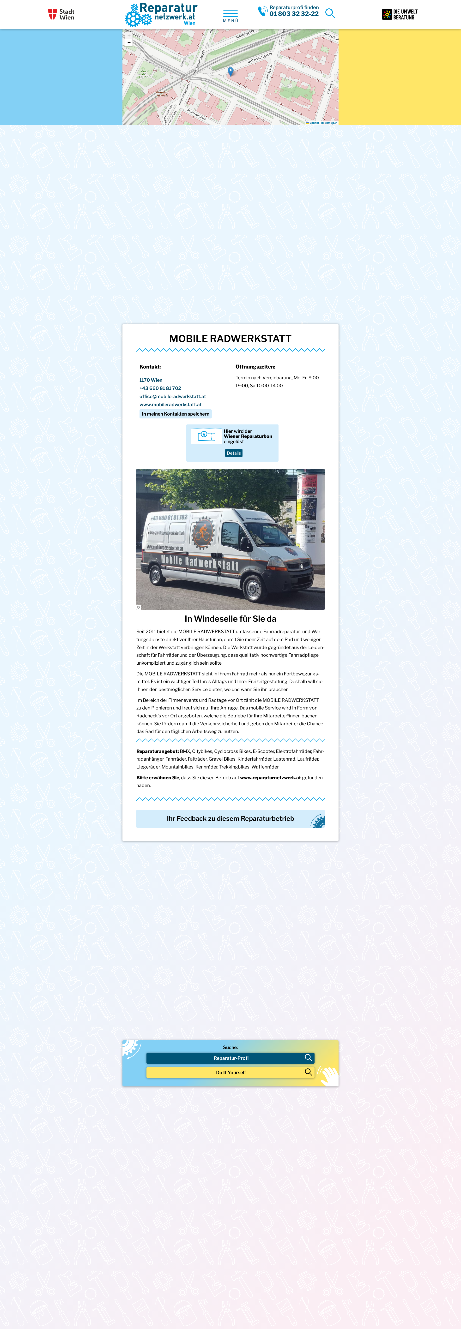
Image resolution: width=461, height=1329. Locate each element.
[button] (231, 72)
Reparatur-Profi (231, 1058)
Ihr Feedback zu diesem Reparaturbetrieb (230, 818)
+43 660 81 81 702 (160, 388)
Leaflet (314, 122)
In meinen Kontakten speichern (175, 414)
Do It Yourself (231, 1072)
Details (234, 453)
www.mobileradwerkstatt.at (171, 404)
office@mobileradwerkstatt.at (173, 396)
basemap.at (329, 122)
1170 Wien (151, 380)
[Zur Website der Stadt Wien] (61, 14)
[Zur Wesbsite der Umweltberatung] (400, 14)
